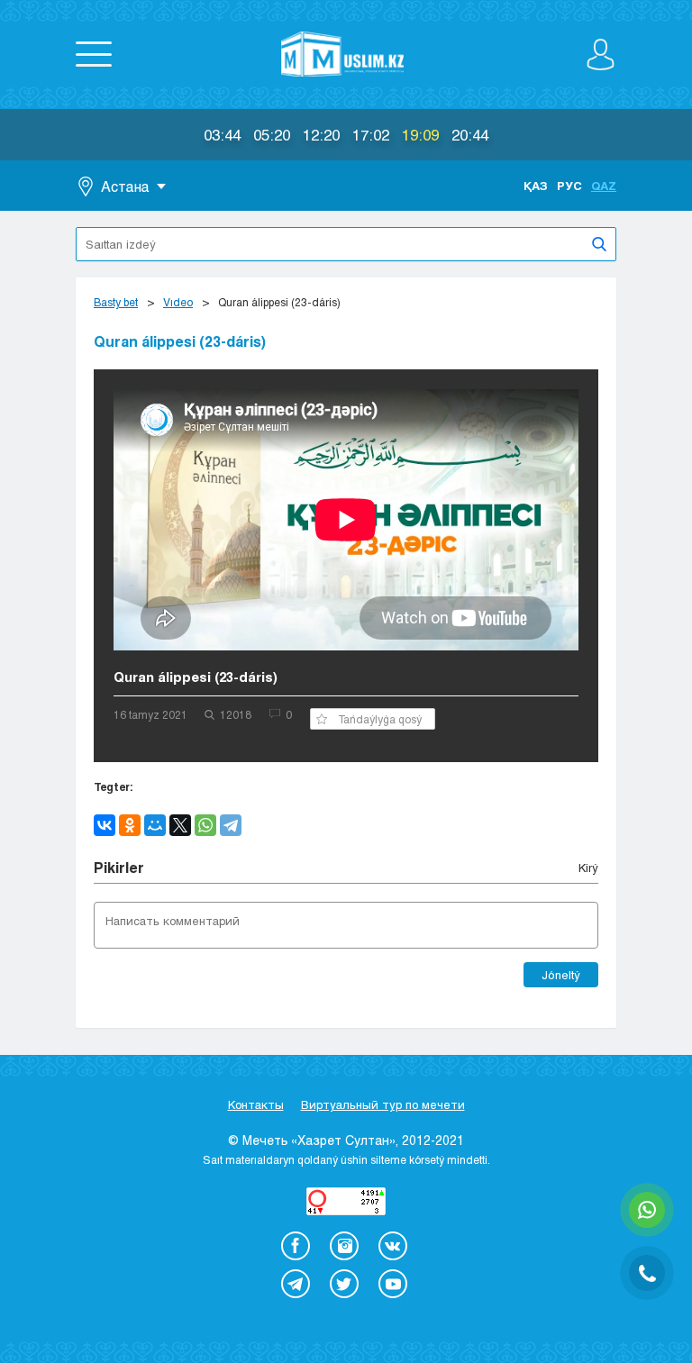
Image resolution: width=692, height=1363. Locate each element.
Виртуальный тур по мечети (383, 1104)
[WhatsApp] (205, 825)
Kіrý (588, 867)
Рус (569, 185)
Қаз (536, 185)
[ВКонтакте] (104, 825)
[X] (180, 825)
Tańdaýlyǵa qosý (380, 719)
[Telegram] (230, 825)
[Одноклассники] (130, 825)
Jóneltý (561, 975)
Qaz (603, 185)
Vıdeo (178, 301)
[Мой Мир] (155, 825)
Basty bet (116, 301)
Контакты (256, 1104)
